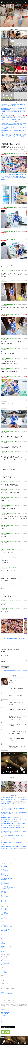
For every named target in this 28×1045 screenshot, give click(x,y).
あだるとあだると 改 (5, 929)
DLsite (2, 977)
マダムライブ (3, 958)
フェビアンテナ (4, 865)
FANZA (2, 937)
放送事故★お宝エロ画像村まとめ (7, 911)
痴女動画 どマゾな (4, 928)
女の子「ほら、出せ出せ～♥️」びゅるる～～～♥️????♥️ (14, 115)
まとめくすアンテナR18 (5, 875)
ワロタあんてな (4, 901)
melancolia (3, 931)
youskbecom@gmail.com (5, 1012)
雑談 (24, 638)
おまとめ (2, 874)
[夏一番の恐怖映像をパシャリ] (7, 786)
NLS (1, 985)
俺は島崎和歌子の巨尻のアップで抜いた (10, 835)
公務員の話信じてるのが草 (7, 806)
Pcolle (2, 948)
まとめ (26, 151)
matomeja (3, 899)
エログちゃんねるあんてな (6, 871)
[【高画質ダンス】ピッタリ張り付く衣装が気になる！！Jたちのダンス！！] (20, 786)
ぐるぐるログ (3, 892)
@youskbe (6, 1013)
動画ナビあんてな (4, 891)
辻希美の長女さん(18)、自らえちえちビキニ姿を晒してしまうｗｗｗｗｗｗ (13, 108)
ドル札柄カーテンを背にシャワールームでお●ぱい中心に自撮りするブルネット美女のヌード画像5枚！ (13, 118)
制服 (8, 638)
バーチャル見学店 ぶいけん (6, 963)
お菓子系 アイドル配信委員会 (6, 993)
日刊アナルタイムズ (5, 930)
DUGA (2, 939)
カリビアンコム (4, 941)
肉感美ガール (3, 918)
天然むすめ (3, 943)
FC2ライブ (3, 962)
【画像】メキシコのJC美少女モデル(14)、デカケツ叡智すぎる (13, 112)
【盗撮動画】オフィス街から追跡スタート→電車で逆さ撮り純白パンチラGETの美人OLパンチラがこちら (13, 105)
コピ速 (2, 895)
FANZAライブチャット (5, 960)
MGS (2, 938)
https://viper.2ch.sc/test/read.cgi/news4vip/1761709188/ (16, 670)
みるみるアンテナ (4, 894)
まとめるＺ (3, 882)
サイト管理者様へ (4, 1015)
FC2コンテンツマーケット (6, 946)
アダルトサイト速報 (5, 883)
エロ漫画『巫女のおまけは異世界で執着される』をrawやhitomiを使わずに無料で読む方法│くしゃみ (13, 124)
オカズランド (3, 912)
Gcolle (2, 947)
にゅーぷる (3, 869)
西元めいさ (20, 638)
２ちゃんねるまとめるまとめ (6, 878)
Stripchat (2, 964)
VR (5, 638)
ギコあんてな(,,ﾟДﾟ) (5, 868)
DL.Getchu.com (4, 979)
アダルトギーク (4, 916)
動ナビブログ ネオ (4, 884)
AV (4, 638)
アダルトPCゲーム (4, 972)
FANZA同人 (3, 980)
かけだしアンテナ (4, 896)
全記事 (2, 1020)
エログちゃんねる (4, 870)
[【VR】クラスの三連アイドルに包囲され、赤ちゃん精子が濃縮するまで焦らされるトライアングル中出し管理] (12, 626)
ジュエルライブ (4, 956)
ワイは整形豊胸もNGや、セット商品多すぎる (11, 842)
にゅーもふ (3, 897)
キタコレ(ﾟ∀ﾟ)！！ (4, 900)
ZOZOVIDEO (3, 924)
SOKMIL (2, 951)
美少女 (12, 638)
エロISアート (3, 903)
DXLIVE (2, 959)
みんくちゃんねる (4, 909)
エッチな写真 (3, 925)
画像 (10, 638)
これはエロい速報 (4, 913)
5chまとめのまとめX (5, 888)
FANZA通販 (3, 971)
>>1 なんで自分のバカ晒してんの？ (9, 797)
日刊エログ (3, 914)
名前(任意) (3, 661)
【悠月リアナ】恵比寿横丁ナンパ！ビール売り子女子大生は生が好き (13, 127)
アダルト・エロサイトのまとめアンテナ (8, 887)
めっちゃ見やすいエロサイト (6, 881)
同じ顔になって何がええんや (7, 803)
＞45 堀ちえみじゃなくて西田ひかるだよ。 (11, 839)
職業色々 (16, 638)
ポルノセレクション (5, 886)
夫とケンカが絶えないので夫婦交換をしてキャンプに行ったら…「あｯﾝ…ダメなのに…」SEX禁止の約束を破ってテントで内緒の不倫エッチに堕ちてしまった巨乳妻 (13, 136)
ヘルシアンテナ (4, 890)
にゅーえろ (3, 873)
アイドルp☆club (4, 866)
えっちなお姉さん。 (5, 917)
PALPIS (2, 950)
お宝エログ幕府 (4, 908)
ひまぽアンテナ (4, 877)
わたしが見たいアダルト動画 (6, 926)
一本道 (2, 942)
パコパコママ (3, 945)
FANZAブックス (4, 969)
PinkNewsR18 (3, 879)
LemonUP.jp (3, 992)
